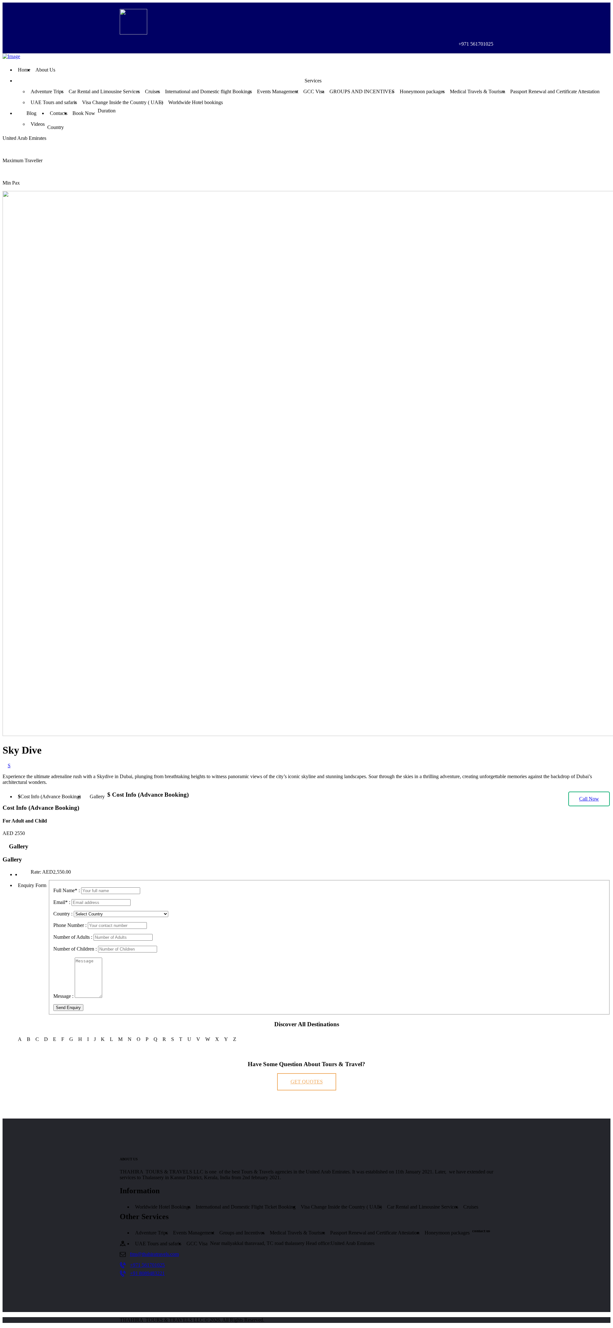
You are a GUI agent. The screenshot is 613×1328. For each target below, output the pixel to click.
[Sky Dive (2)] (17, 874)
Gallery (97, 796)
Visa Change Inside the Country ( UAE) (341, 1207)
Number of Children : (75, 949)
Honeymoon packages (447, 1232)
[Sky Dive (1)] (23, 874)
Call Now (589, 798)
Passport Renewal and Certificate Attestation (375, 1232)
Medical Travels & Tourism (297, 1232)
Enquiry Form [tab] (32, 885)
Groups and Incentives (242, 1232)
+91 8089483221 (147, 1273)
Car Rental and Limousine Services (422, 1207)
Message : (63, 996)
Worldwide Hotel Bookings (163, 1207)
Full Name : (66, 890)
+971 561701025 (147, 1265)
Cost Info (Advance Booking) (50, 796)
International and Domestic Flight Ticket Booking (246, 1207)
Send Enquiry (68, 1007)
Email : (61, 902)
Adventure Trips (151, 1232)
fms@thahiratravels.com (154, 1254)
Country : (62, 913)
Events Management (193, 1232)
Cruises (470, 1207)
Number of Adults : (72, 937)
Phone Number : (70, 925)
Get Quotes (307, 1081)
